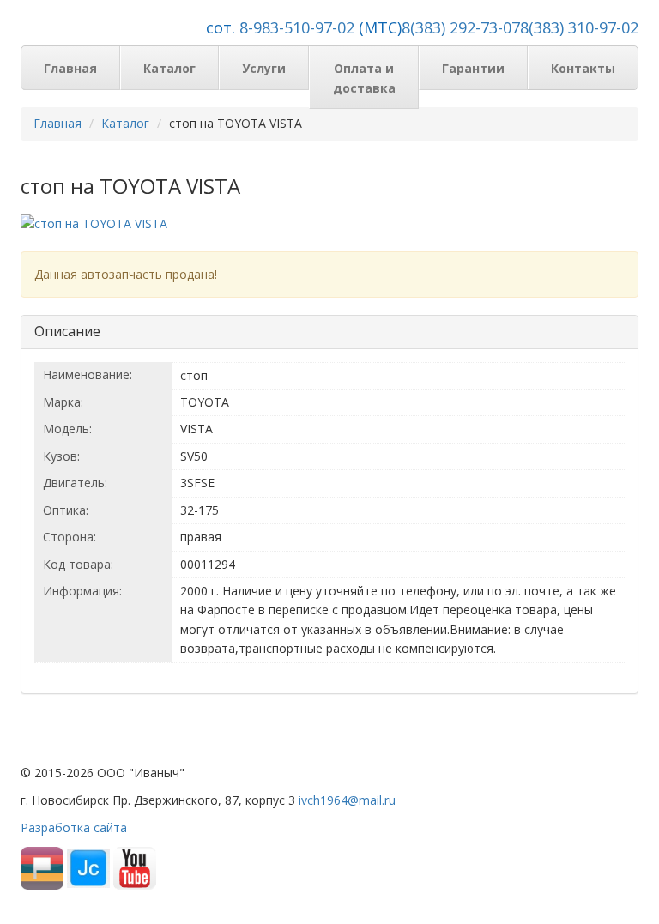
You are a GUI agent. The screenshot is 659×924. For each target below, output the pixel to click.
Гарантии (473, 68)
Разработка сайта (74, 827)
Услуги (264, 68)
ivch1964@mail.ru (347, 800)
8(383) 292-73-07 (461, 27)
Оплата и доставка (364, 77)
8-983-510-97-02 (296, 27)
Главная (70, 68)
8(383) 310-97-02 (579, 27)
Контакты (583, 68)
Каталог (169, 68)
